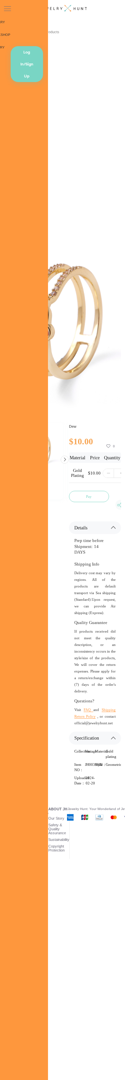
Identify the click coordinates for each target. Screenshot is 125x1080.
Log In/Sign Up (26, 64)
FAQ (88, 710)
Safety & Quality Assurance (57, 829)
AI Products (49, 32)
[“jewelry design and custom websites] (63, 9)
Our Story (56, 818)
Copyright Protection (56, 848)
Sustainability (58, 840)
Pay (89, 496)
